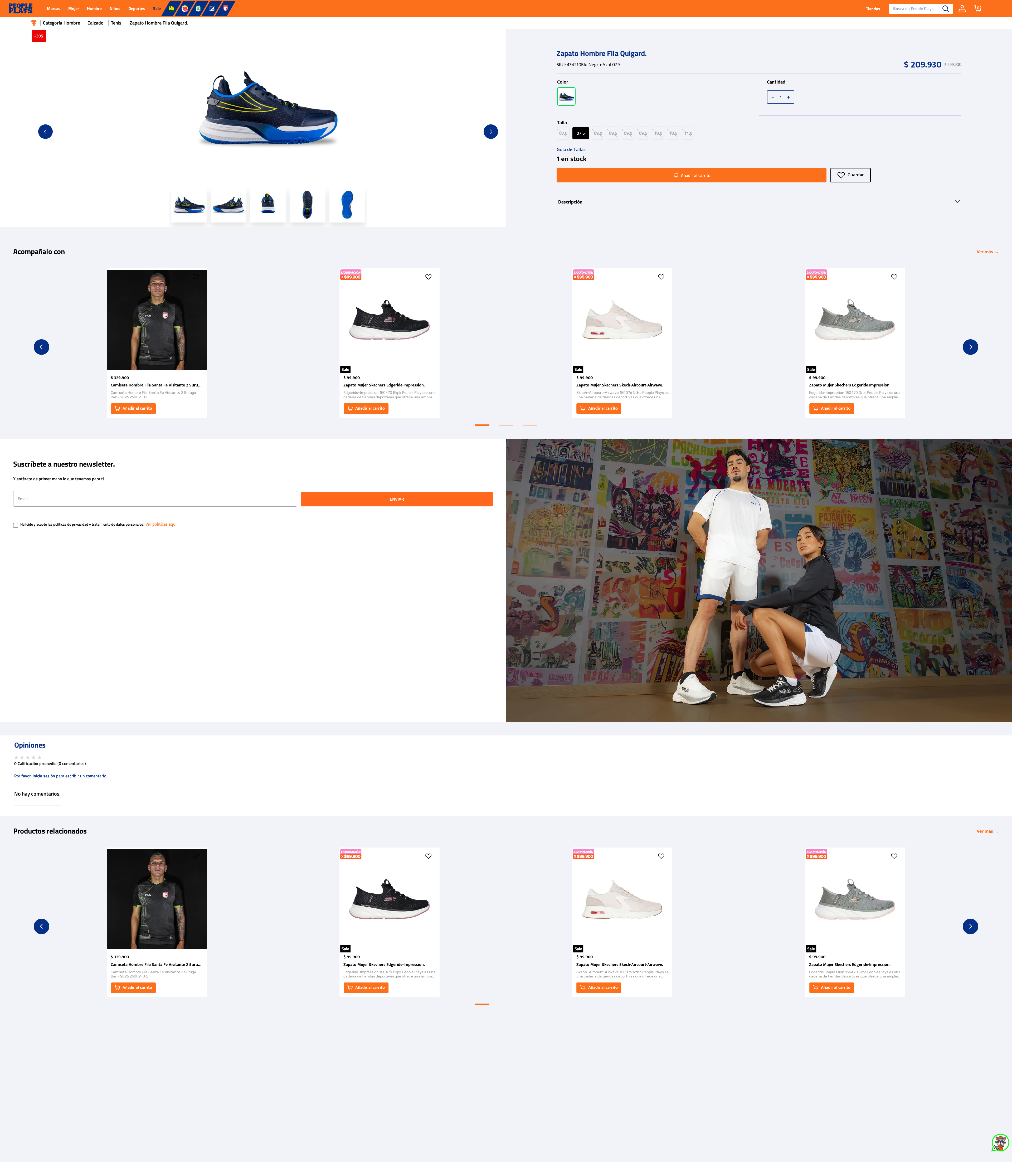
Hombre (72, 22)
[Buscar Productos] (945, 9)
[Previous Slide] (41, 347)
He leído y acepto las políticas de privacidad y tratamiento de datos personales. (82, 524)
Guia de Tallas (571, 150)
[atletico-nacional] (198, 8)
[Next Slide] (970, 347)
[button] (566, 96)
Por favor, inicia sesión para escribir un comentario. (60, 776)
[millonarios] (211, 8)
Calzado (95, 22)
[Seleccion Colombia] (184, 8)
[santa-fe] (225, 8)
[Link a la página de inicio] (34, 23)
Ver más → (988, 252)
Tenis (116, 22)
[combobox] (919, 9)
